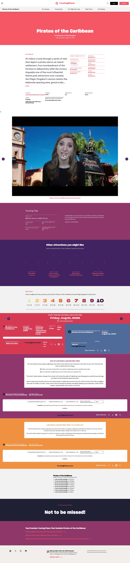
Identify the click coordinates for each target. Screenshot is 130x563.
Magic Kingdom (70, 35)
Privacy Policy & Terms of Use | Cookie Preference (97, 552)
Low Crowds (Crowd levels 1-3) (37, 401)
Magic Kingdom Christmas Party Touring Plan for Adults (44, 532)
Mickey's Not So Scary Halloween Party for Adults (42, 535)
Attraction (60, 35)
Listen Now (55, 557)
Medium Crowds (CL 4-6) (56, 401)
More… (27, 86)
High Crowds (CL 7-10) (72, 401)
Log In (114, 3)
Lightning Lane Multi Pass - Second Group (33, 102)
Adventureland (29, 94)
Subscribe (124, 3)
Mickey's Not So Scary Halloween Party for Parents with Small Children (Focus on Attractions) (56, 539)
